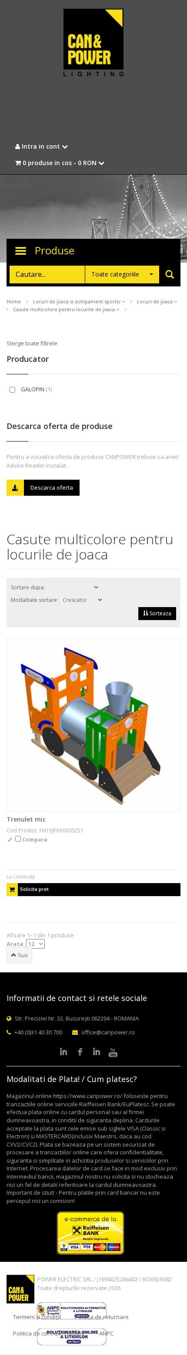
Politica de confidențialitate (49, 1333)
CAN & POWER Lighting (93, 43)
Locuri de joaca (155, 301)
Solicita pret (34, 889)
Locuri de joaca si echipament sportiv (77, 301)
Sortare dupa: (28, 587)
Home (14, 301)
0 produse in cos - (59, 163)
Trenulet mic (26, 819)
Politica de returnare (102, 1317)
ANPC (106, 1333)
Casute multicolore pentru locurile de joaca (64, 309)
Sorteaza (159, 613)
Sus (22, 955)
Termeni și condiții (36, 1317)
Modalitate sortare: (35, 600)
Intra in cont (41, 146)
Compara (34, 839)
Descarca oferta (51, 487)
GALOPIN (36, 389)
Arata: (16, 944)
